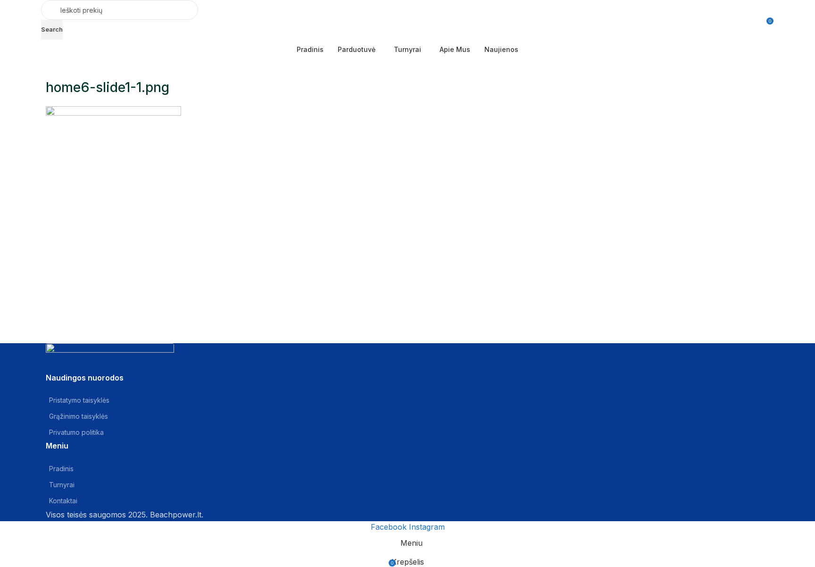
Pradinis (61, 469)
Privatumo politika (76, 432)
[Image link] (110, 357)
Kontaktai (63, 501)
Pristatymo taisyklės (79, 400)
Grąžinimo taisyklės (78, 416)
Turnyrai (62, 485)
